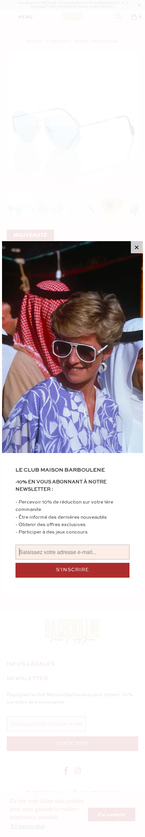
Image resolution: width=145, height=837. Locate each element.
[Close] (137, 247)
